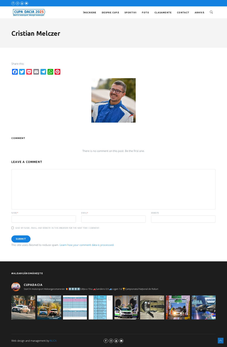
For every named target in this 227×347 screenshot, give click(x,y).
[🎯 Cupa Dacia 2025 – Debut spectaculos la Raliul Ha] (49, 307)
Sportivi (130, 12)
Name (14, 213)
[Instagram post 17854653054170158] (204, 307)
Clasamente (163, 12)
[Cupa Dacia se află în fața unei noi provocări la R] (101, 307)
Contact (183, 12)
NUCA (53, 340)
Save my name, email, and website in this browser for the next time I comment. (57, 228)
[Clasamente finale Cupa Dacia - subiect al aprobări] (75, 307)
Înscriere (89, 12)
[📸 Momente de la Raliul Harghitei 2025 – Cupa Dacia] (23, 307)
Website (155, 213)
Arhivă (199, 12)
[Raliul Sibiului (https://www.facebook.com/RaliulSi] (152, 307)
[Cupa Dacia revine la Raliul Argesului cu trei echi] (178, 307)
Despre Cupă (110, 12)
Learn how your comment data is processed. (87, 245)
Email (84, 213)
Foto (145, 12)
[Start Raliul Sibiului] (126, 307)
